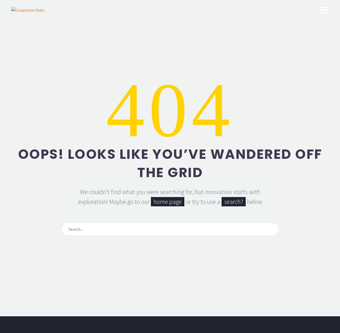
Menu (324, 10)
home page (168, 202)
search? (233, 202)
